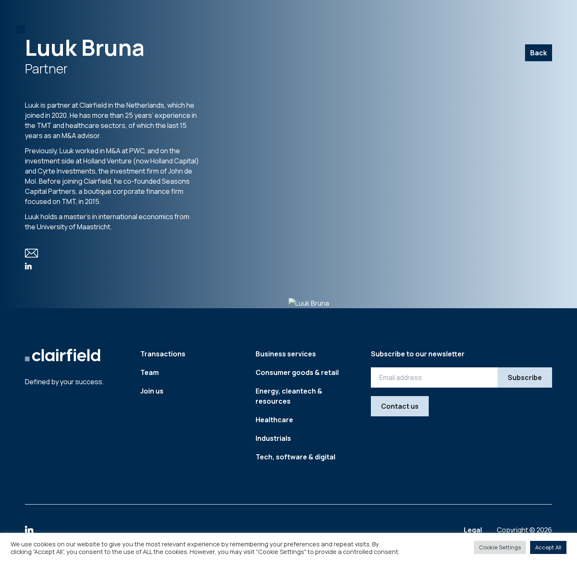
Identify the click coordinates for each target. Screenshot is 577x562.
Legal (473, 530)
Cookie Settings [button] (500, 547)
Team (149, 372)
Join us (151, 391)
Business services (286, 353)
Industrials (273, 438)
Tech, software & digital (295, 457)
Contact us (400, 406)
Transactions (162, 353)
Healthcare (274, 419)
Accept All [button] (548, 547)
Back (538, 52)
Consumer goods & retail (297, 372)
